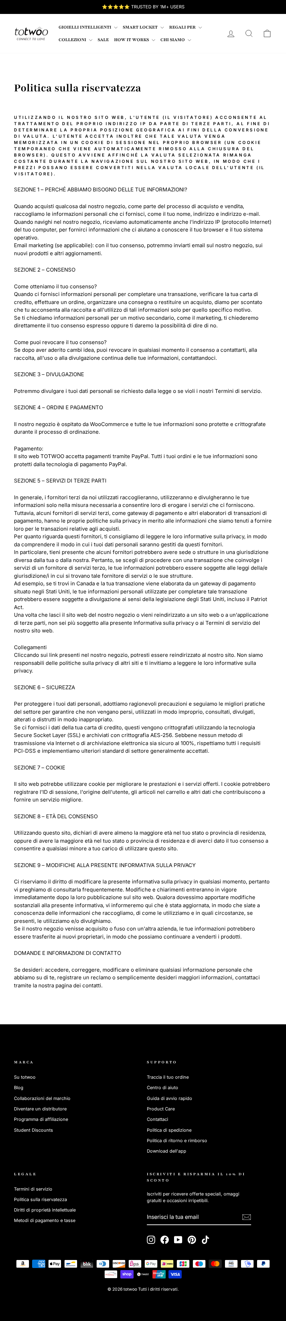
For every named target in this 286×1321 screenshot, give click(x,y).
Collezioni (73, 40)
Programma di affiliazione (41, 1119)
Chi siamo (173, 40)
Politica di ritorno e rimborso (177, 1140)
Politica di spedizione (169, 1130)
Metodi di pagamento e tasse (44, 1220)
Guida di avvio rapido (169, 1098)
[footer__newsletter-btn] (246, 1217)
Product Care (161, 1108)
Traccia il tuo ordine (168, 1077)
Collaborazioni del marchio (42, 1098)
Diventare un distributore (40, 1108)
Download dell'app (166, 1151)
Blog (18, 1087)
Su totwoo (25, 1077)
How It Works (132, 40)
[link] (31, 33)
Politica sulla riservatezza (40, 1199)
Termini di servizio (33, 1189)
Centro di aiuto (162, 1087)
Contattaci (157, 1119)
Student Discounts (33, 1130)
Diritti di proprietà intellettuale (45, 1210)
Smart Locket (141, 27)
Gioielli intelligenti (85, 27)
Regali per (183, 27)
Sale (103, 40)
